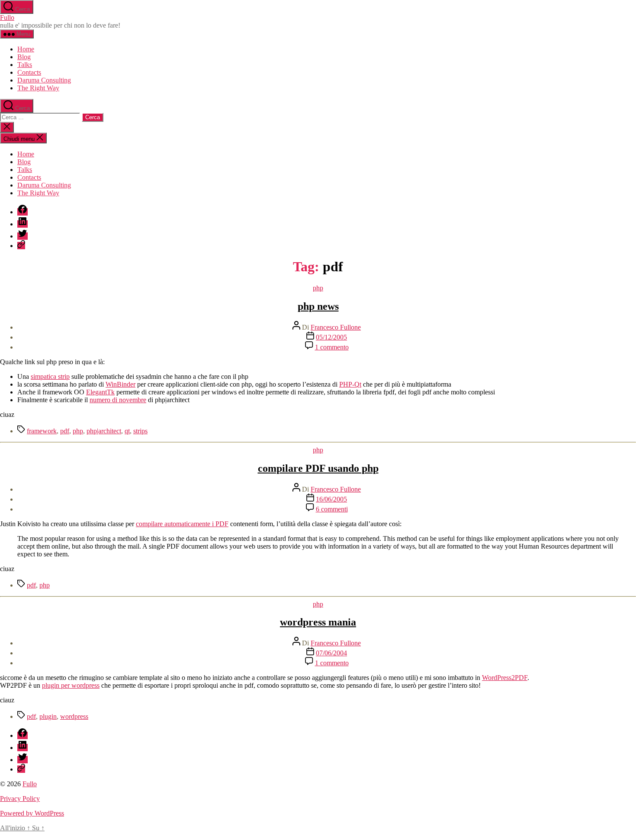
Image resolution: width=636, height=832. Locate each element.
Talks (24, 64)
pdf (64, 431)
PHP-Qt (350, 384)
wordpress (74, 716)
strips (140, 431)
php (318, 288)
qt (127, 431)
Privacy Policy (20, 798)
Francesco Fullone (336, 327)
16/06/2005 (331, 499)
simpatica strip (50, 376)
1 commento (332, 347)
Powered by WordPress (32, 813)
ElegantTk (100, 392)
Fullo (7, 17)
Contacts (29, 72)
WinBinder (120, 384)
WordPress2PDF (504, 677)
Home (25, 49)
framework (42, 431)
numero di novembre (118, 399)
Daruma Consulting (44, 80)
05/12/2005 (331, 337)
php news (318, 306)
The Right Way (38, 88)
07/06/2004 (331, 653)
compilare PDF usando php (318, 468)
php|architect (104, 431)
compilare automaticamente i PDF (182, 523)
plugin (48, 716)
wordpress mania (318, 622)
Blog (24, 56)
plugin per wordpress (71, 685)
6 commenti (332, 509)
